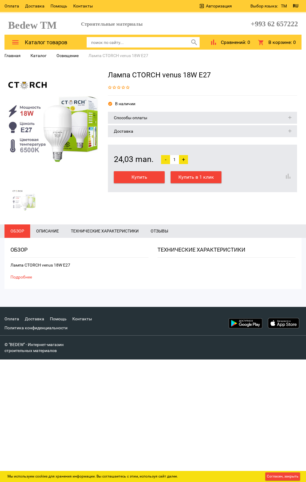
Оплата (11, 6)
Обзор (17, 231)
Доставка (35, 6)
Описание (47, 231)
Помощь (59, 6)
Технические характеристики (105, 231)
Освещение (67, 55)
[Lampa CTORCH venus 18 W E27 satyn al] (51, 126)
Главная (12, 55)
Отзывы (159, 231)
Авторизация (219, 6)
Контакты (83, 6)
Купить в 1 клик (196, 177)
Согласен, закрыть (283, 476)
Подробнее (21, 277)
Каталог (38, 55)
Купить (139, 177)
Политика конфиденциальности (36, 327)
